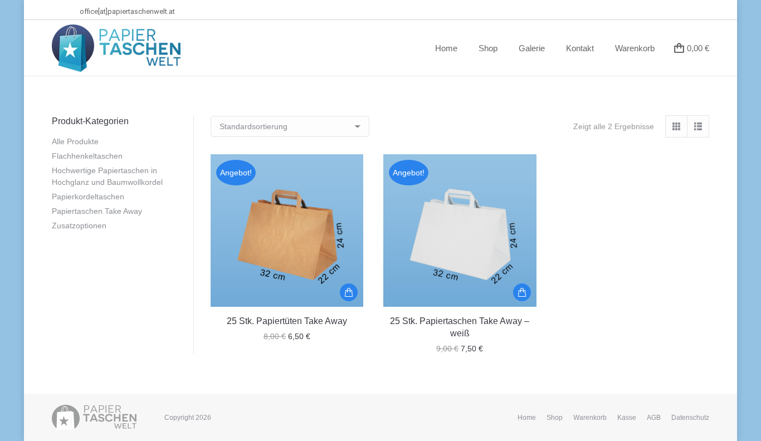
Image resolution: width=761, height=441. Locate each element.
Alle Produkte (75, 141)
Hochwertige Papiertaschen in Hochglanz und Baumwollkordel (107, 176)
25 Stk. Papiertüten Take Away (287, 321)
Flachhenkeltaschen (87, 155)
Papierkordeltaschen (88, 196)
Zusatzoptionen (79, 225)
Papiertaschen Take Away (97, 211)
